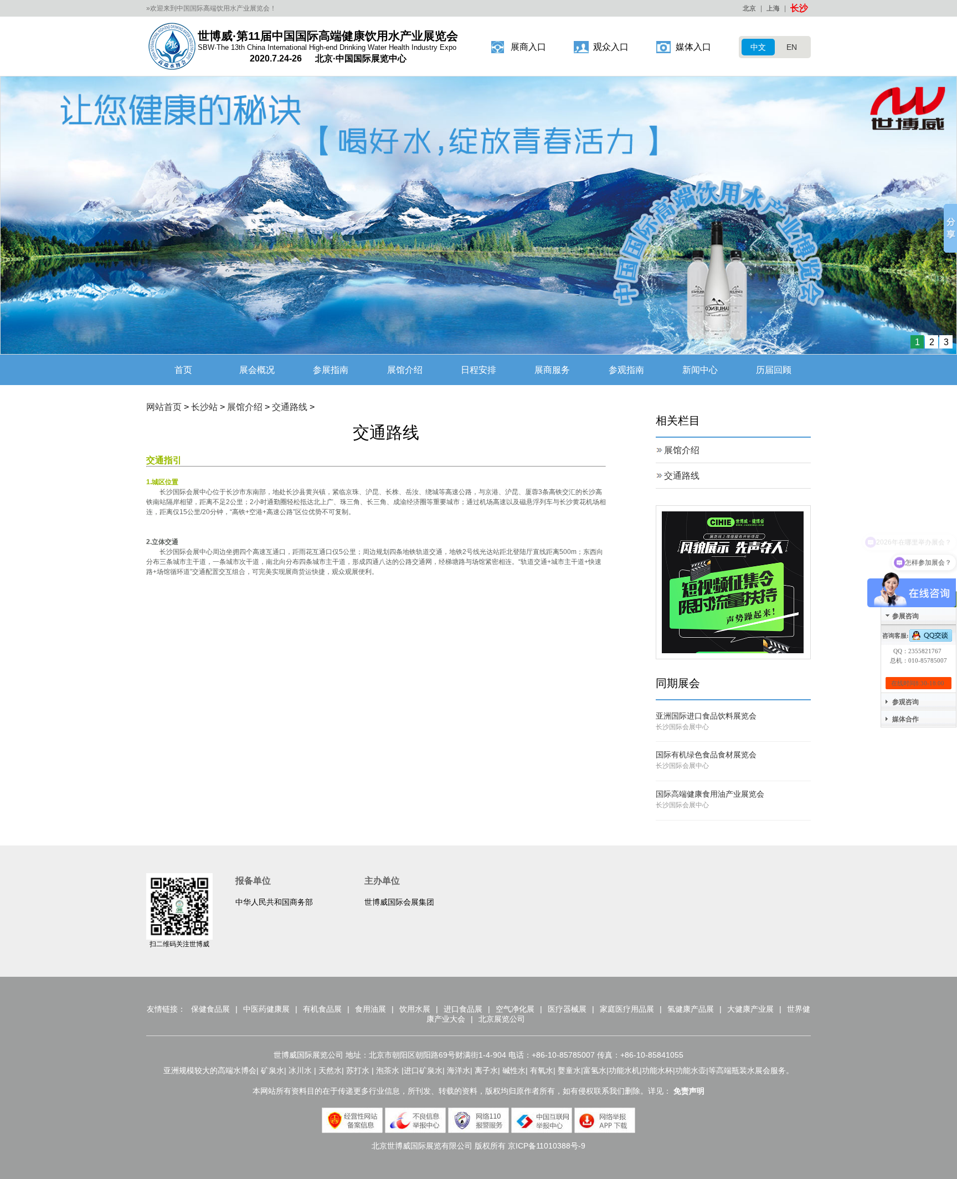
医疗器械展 (567, 1008)
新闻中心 (700, 370)
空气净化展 (515, 1008)
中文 (758, 47)
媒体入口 (693, 47)
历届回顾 (773, 370)
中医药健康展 (266, 1008)
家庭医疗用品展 (627, 1008)
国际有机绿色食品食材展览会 (706, 754)
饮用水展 (414, 1008)
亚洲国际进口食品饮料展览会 (706, 715)
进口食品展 (463, 1008)
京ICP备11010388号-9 (546, 1145)
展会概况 (257, 370)
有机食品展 (322, 1008)
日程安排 (478, 370)
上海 (773, 8)
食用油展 (370, 1008)
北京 (749, 8)
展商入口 (528, 47)
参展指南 (330, 370)
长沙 (799, 8)
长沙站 (204, 407)
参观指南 (626, 370)
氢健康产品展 (690, 1008)
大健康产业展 (750, 1008)
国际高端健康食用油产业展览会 (710, 794)
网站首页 (164, 407)
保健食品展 (210, 1008)
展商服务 (552, 370)
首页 (183, 370)
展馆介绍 (405, 370)
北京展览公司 (501, 1018)
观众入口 (611, 47)
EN (791, 47)
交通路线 (289, 407)
